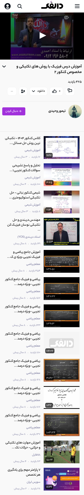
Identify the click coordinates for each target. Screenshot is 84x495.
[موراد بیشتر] (12, 91)
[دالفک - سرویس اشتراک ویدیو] (55, 6)
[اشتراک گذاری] (23, 91)
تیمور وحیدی (57, 111)
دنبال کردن (12, 111)
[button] (42, 35)
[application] (42, 36)
